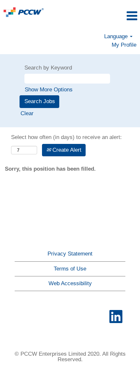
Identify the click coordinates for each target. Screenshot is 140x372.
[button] (116, 16)
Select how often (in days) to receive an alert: (66, 137)
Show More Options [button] (49, 89)
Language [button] (116, 36)
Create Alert (66, 150)
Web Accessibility (70, 283)
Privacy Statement (70, 254)
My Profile (124, 45)
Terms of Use (70, 269)
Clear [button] (27, 113)
